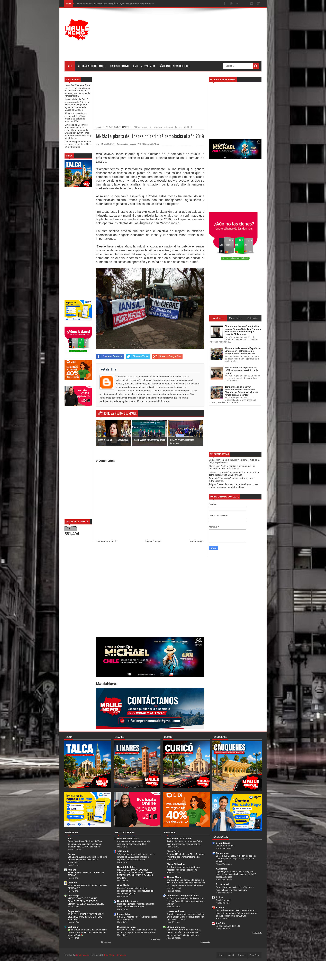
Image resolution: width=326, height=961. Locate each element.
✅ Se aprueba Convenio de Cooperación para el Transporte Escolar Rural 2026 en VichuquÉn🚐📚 (87, 932)
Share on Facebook (112, 356)
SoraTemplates (82, 955)
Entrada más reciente (106, 541)
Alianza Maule (174, 877)
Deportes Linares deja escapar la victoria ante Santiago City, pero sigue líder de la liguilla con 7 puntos (185, 917)
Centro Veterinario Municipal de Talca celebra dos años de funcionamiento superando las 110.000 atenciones (85, 844)
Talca (70, 838)
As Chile (220, 923)
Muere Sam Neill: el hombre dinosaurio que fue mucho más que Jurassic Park (232, 467)
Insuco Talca (123, 914)
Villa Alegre (74, 895)
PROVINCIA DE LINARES (148, 144)
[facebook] (224, 3)
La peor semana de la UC (228, 926)
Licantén (72, 882)
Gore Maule (123, 885)
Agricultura (124, 144)
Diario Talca (173, 851)
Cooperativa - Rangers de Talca (183, 895)
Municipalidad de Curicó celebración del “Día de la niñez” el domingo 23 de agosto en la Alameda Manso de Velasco (77, 104)
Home (221, 955)
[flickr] (238, 3)
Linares (133, 144)
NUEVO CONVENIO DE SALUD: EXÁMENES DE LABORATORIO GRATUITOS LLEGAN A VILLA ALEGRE (86, 901)
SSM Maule (123, 851)
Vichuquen (73, 927)
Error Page (254, 955)
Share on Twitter (141, 356)
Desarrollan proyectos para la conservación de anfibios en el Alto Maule (78, 144)
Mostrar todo (106, 942)
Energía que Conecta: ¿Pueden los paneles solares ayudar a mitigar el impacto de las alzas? (236, 859)
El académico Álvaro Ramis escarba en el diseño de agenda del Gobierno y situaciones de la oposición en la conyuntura (237, 913)
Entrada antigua (196, 541)
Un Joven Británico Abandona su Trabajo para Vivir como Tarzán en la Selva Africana (234, 473)
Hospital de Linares (127, 901)
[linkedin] (251, 3)
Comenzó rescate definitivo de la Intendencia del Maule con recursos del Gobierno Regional (135, 891)
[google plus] (258, 3)
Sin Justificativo (119, 66)
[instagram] (244, 3)
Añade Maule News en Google (175, 66)
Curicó (71, 854)
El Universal (222, 884)
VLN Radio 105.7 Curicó (179, 838)
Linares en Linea (175, 911)
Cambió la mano (223, 900)
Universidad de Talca (128, 838)
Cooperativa (222, 853)
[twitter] (231, 3)
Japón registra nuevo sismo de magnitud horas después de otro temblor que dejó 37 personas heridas (236, 874)
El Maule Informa (176, 927)
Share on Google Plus (170, 356)
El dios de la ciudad (225, 846)
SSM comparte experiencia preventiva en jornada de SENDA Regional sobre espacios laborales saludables (136, 857)
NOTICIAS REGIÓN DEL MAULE (91, 66)
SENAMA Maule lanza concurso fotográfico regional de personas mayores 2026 (75, 117)
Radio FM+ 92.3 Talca (144, 66)
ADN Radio (221, 868)
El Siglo (220, 907)
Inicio (70, 66)
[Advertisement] (199, 37)
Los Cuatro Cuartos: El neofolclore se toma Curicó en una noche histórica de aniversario (87, 860)
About (231, 955)
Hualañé (72, 869)
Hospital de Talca (126, 867)
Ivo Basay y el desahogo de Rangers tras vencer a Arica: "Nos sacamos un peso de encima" (186, 901)
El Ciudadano (223, 843)
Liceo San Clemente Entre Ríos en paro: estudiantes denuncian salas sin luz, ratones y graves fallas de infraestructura (77, 90)
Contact (241, 955)
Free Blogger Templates (115, 955)
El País (219, 897)
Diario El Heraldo (176, 864)
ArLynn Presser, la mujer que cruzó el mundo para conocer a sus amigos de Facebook (233, 485)
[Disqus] (150, 590)
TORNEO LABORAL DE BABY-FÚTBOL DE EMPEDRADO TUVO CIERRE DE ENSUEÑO (86, 917)
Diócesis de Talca (126, 927)
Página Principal (153, 541)
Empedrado (74, 911)
